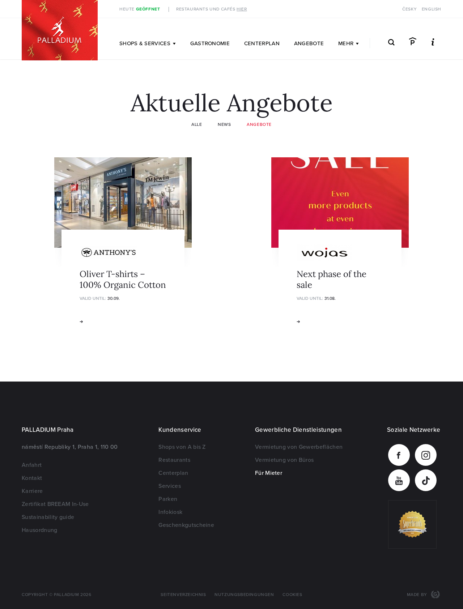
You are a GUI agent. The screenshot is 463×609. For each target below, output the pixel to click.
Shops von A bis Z (181, 447)
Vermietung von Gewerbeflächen (299, 447)
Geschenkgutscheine (186, 525)
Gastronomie (210, 43)
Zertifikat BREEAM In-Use (55, 504)
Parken (167, 499)
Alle (196, 124)
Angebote (309, 43)
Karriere (32, 491)
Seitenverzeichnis (183, 594)
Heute (139, 9)
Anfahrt (32, 465)
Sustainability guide (48, 517)
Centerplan (262, 43)
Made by (418, 594)
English (431, 9)
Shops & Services (144, 43)
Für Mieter (268, 473)
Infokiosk (170, 512)
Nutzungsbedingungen (244, 594)
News (224, 124)
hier (242, 9)
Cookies (292, 594)
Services (169, 486)
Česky (409, 9)
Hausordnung (40, 530)
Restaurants (174, 460)
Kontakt (32, 478)
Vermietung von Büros (284, 460)
